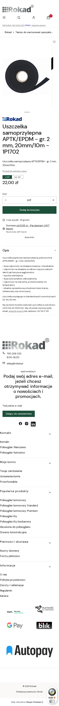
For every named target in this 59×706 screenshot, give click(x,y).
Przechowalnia (8, 481)
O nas (3, 574)
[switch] (52, 701)
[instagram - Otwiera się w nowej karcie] (26, 424)
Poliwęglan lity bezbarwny (15, 521)
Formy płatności (10, 556)
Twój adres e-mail (12, 405)
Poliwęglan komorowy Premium (19, 511)
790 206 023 (14, 353)
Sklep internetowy (26, 702)
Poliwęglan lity (8, 516)
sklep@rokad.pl (38, 25)
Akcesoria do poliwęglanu (15, 527)
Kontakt (4, 442)
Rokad (8, 32)
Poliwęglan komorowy (13, 500)
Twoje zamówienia (11, 471)
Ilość (5, 194)
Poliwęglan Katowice (12, 452)
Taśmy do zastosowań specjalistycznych (34, 32)
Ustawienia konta (10, 476)
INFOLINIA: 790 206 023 (13, 25)
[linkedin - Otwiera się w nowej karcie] (33, 424)
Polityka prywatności (12, 580)
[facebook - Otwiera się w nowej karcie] (20, 424)
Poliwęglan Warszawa (13, 447)
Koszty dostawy (9, 550)
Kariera (4, 596)
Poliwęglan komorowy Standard (19, 505)
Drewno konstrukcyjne (13, 532)
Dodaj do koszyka (29, 210)
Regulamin (6, 590)
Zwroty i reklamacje (12, 585)
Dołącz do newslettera (18, 413)
